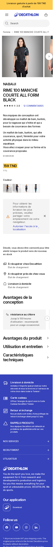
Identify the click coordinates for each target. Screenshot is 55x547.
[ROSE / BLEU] (17, 188)
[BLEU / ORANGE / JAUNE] (7, 188)
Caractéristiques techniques (18, 357)
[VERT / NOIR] (26, 188)
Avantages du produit (22, 338)
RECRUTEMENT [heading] (11, 450)
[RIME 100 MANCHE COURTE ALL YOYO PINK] (22, 56)
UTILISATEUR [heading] (10, 458)
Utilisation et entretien (22, 346)
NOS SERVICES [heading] (11, 441)
